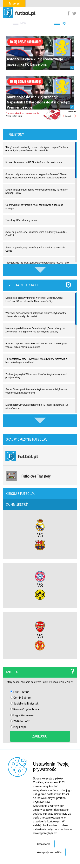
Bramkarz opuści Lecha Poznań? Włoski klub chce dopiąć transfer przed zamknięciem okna (36, 345)
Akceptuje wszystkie (49, 852)
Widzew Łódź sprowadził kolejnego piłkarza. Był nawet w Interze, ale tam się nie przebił (35, 314)
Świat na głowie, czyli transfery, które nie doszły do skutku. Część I (36, 249)
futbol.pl (14, 3)
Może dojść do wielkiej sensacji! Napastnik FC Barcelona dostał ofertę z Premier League (38, 102)
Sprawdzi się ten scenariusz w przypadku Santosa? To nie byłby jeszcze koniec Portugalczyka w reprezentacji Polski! (36, 175)
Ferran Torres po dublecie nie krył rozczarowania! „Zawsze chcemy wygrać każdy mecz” (36, 390)
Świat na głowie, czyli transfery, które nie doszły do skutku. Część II (36, 233)
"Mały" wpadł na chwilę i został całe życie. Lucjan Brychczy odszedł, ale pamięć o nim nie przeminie (36, 148)
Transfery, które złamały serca (21, 220)
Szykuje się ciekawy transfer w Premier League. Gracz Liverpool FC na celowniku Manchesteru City (34, 299)
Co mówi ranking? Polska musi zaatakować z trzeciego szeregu (34, 206)
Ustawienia (43, 844)
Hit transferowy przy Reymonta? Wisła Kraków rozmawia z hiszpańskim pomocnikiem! (36, 360)
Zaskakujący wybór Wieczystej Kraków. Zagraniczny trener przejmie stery (36, 375)
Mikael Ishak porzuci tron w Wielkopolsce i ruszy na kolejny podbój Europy (36, 191)
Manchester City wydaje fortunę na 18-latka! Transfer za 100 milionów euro (37, 406)
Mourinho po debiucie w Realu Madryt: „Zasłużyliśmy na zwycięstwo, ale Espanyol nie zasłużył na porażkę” (35, 329)
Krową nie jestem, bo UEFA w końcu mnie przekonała (33, 162)
